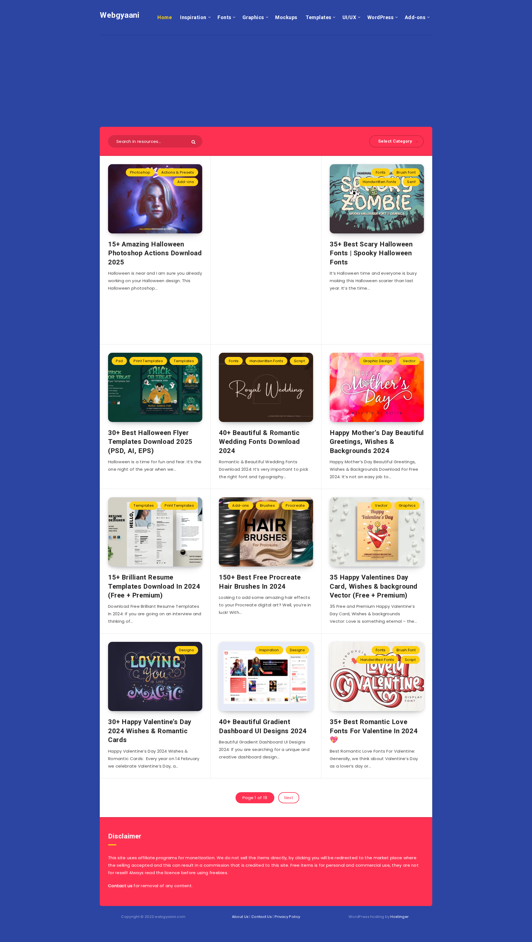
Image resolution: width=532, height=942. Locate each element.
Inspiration (193, 17)
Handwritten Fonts (379, 181)
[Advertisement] (266, 74)
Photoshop (140, 172)
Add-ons (415, 17)
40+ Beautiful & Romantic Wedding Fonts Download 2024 (259, 442)
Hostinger (399, 916)
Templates (318, 17)
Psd (119, 361)
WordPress (380, 17)
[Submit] (194, 141)
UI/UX (349, 17)
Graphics (253, 17)
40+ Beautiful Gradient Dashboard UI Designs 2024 (263, 726)
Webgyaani (119, 15)
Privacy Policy (287, 916)
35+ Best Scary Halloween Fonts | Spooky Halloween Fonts (371, 253)
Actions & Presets (177, 172)
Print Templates (148, 361)
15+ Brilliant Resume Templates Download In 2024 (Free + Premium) (154, 586)
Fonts (224, 17)
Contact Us (261, 916)
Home (164, 17)
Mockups (286, 17)
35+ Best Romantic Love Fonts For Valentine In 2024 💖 (374, 731)
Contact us (120, 886)
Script (299, 361)
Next (288, 798)
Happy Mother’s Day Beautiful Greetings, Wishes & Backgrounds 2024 (377, 442)
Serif (411, 181)
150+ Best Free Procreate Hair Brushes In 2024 (260, 581)
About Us (240, 916)
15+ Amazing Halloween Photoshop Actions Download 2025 (155, 253)
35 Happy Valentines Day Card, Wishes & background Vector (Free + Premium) (374, 586)
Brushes (267, 505)
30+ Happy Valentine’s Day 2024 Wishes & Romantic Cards (149, 731)
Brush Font (406, 172)
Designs (186, 650)
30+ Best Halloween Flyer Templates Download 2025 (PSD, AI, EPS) (150, 442)
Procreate (295, 505)
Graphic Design (377, 361)
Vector (409, 361)
